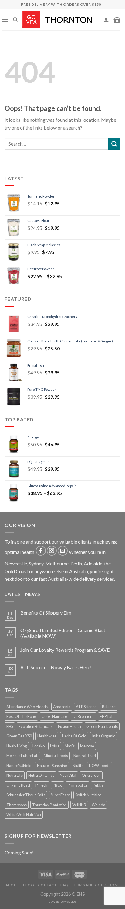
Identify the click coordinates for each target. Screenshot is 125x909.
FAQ (64, 885)
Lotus (54, 746)
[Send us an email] (63, 551)
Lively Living (16, 746)
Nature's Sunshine (52, 765)
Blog (28, 885)
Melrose (87, 746)
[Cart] (116, 19)
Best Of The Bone (21, 716)
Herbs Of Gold (74, 736)
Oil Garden (91, 775)
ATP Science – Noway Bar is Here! (56, 667)
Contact (47, 885)
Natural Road (84, 755)
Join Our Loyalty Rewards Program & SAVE (65, 650)
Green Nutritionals (102, 726)
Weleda (98, 804)
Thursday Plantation (49, 804)
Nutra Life (14, 775)
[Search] (15, 19)
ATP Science (86, 706)
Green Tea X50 (19, 736)
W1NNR (79, 804)
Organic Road (18, 785)
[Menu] (5, 19)
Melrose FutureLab (22, 755)
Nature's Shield (19, 765)
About (12, 885)
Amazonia (61, 706)
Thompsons (16, 804)
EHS (9, 726)
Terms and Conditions (96, 885)
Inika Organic (103, 736)
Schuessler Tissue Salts (25, 794)
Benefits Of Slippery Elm (45, 612)
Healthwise (46, 736)
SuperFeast (60, 794)
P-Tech (41, 785)
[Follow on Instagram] (52, 551)
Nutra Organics (41, 775)
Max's (70, 746)
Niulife (78, 765)
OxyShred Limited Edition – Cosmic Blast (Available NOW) (62, 633)
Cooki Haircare (54, 716)
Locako (38, 746)
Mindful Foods (56, 755)
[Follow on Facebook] (41, 551)
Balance (109, 706)
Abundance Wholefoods (27, 706)
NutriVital (68, 775)
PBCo (57, 785)
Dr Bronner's (83, 716)
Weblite (58, 901)
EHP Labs (107, 716)
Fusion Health (69, 726)
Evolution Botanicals (35, 726)
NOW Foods (99, 765)
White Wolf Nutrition (23, 814)
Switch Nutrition (88, 794)
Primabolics (77, 785)
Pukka (98, 785)
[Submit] (114, 143)
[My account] (106, 19)
